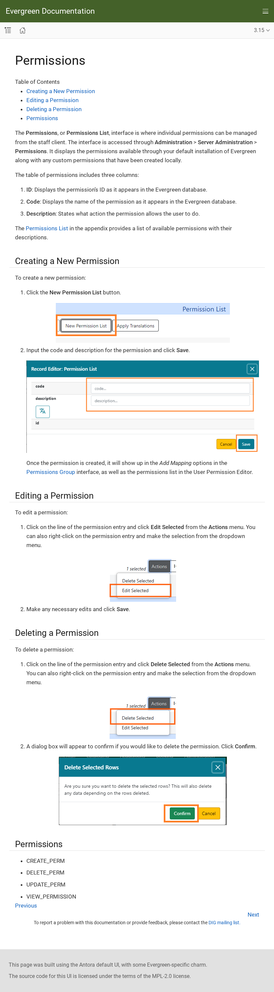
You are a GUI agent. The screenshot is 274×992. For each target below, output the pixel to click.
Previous (26, 905)
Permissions (42, 118)
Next (253, 914)
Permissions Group (50, 472)
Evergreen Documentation (50, 11)
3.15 (259, 30)
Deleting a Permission (54, 109)
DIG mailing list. (225, 922)
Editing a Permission (52, 100)
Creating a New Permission (60, 91)
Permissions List (47, 228)
